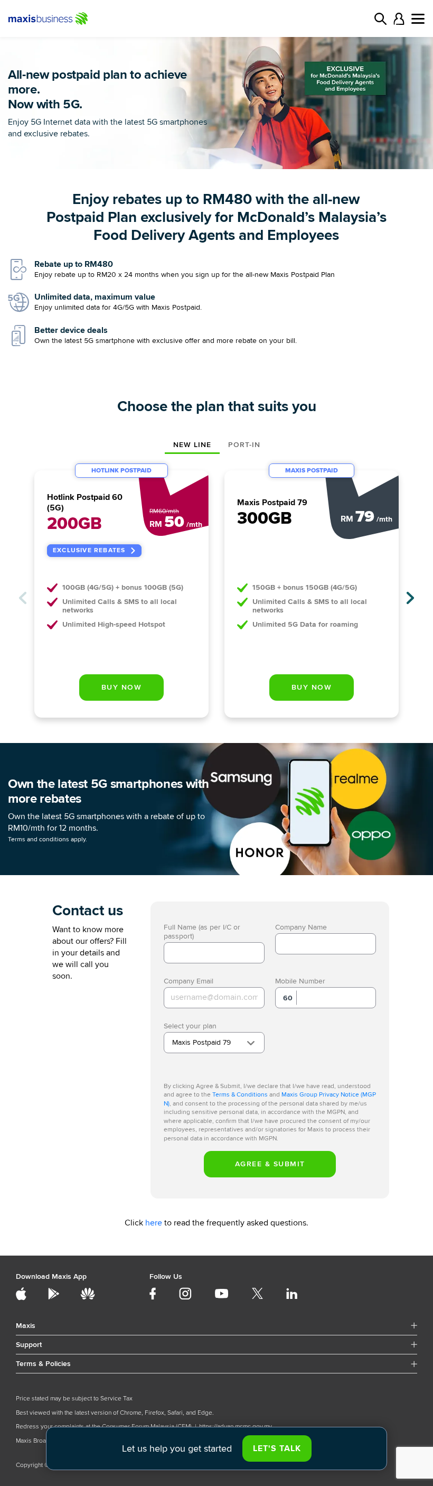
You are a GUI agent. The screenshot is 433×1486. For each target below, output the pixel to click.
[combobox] (214, 1042)
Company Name (301, 927)
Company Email (188, 981)
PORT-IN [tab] (244, 444)
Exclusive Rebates (89, 550)
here (153, 1223)
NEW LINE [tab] (192, 444)
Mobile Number (300, 981)
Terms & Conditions (240, 1095)
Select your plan (190, 1025)
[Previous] (22, 598)
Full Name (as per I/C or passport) (202, 932)
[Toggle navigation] (418, 19)
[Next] (410, 598)
